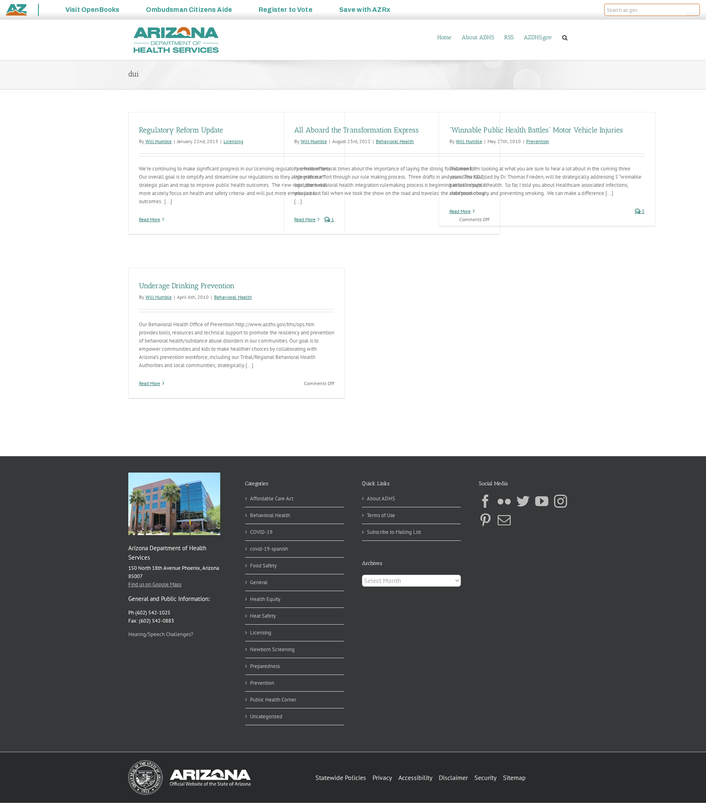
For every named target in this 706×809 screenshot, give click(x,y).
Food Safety (263, 565)
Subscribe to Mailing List (394, 532)
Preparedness (265, 666)
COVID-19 (261, 532)
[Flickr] (504, 501)
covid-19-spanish (269, 548)
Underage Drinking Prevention (187, 285)
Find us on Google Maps (154, 584)
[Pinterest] (485, 520)
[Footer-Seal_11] (189, 763)
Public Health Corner (273, 699)
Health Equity (265, 599)
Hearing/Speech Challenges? (160, 634)
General (259, 582)
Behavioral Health (395, 141)
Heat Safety (263, 615)
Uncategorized (266, 716)
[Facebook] (485, 501)
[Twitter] (523, 501)
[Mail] (504, 520)
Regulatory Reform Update (181, 129)
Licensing (233, 141)
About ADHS (381, 498)
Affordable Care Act (271, 498)
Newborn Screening (272, 649)
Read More (149, 219)
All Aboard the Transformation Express (356, 129)
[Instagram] (560, 501)
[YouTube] (541, 501)
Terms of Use (381, 515)
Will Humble (158, 141)
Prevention (537, 141)
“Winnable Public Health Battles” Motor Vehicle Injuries (536, 129)
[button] (693, 10)
